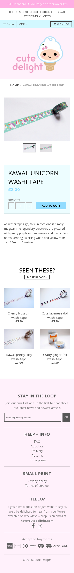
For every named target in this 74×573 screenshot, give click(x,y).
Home (14, 85)
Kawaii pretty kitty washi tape (19, 357)
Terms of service (37, 486)
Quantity (14, 200)
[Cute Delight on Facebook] (33, 526)
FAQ (37, 442)
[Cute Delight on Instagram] (40, 526)
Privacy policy (37, 481)
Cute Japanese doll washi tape (55, 315)
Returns (37, 455)
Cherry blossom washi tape (19, 315)
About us (37, 446)
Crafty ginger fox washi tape (55, 357)
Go (66, 417)
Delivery (37, 451)
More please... (37, 277)
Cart (63, 24)
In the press (37, 460)
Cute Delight (43, 560)
